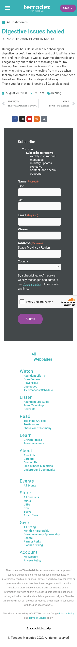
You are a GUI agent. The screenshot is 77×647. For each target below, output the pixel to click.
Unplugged (30, 386)
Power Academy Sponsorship (42, 534)
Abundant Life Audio (36, 401)
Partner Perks (32, 541)
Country (23, 261)
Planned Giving (33, 545)
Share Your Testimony (37, 428)
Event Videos (32, 379)
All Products (31, 497)
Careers (29, 458)
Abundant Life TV (35, 375)
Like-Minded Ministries (38, 465)
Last (20, 199)
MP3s (27, 501)
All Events (30, 485)
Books (27, 511)
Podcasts (29, 409)
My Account (31, 556)
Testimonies (31, 424)
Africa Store (31, 515)
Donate (28, 538)
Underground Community (39, 469)
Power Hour (31, 382)
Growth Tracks (33, 439)
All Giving (30, 527)
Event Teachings (34, 405)
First (20, 186)
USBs (27, 504)
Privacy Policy (32, 284)
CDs (26, 508)
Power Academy (34, 443)
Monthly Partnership (36, 530)
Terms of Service (37, 618)
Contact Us (30, 462)
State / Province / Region (34, 247)
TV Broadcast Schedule (38, 390)
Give (24, 522)
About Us (29, 455)
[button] (66, 8)
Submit (30, 318)
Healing (56, 93)
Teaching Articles (35, 420)
